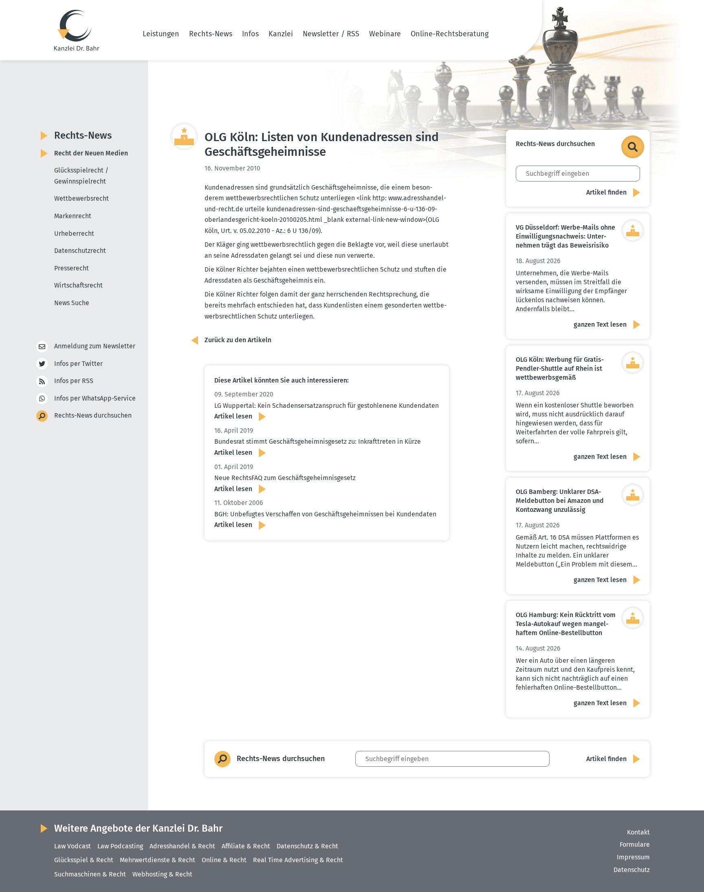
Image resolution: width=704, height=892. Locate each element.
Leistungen (161, 33)
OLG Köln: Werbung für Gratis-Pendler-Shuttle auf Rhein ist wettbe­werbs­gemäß (560, 368)
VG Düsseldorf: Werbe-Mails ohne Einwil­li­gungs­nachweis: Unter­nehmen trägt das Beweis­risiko (565, 236)
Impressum (633, 857)
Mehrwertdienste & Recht (157, 860)
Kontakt (638, 832)
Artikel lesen (233, 416)
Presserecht (71, 268)
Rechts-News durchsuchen (93, 415)
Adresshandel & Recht (182, 846)
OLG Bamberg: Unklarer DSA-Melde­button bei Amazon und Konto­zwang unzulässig (560, 501)
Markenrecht (72, 216)
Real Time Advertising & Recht (298, 860)
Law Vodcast (72, 846)
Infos (250, 33)
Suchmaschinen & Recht (90, 874)
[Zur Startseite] (76, 30)
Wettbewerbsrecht (81, 198)
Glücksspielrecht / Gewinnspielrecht (81, 175)
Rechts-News (210, 33)
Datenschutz (632, 870)
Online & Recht (224, 860)
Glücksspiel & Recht (83, 860)
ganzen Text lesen (600, 324)
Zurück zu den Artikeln (238, 340)
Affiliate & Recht (246, 846)
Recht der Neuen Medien (91, 153)
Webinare (385, 33)
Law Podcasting (120, 846)
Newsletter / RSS (331, 33)
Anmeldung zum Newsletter (94, 346)
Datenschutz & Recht (307, 846)
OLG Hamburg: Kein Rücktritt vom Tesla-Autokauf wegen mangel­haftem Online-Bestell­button (566, 624)
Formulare (635, 844)
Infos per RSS (73, 381)
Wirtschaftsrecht (78, 285)
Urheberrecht (74, 233)
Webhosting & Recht (162, 874)
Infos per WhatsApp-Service (95, 398)
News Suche (71, 303)
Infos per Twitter (78, 363)
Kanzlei (280, 33)
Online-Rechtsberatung (449, 33)
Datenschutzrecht (80, 251)
